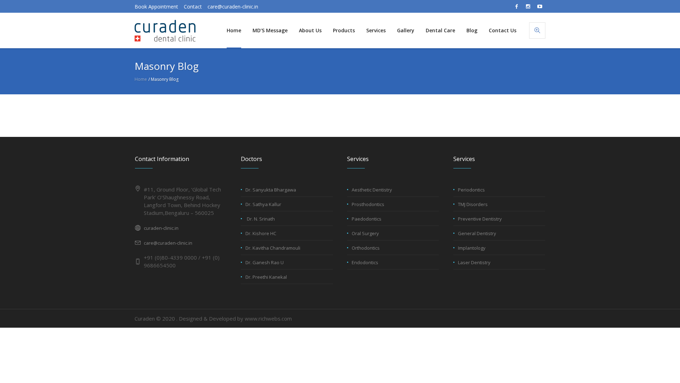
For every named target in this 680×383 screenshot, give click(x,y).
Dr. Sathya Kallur (263, 204)
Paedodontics (366, 219)
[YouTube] (540, 6)
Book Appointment (156, 6)
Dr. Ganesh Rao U (264, 262)
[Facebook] (516, 6)
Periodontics (471, 190)
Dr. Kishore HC (260, 233)
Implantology (472, 248)
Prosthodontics (368, 204)
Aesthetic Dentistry (372, 190)
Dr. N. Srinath (261, 219)
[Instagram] (528, 6)
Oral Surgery (365, 233)
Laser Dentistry (474, 262)
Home (141, 79)
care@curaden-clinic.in (233, 6)
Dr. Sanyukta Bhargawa (270, 190)
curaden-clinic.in (161, 228)
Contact (193, 6)
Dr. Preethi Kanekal (266, 277)
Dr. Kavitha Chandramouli (272, 248)
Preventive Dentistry (480, 219)
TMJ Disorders (473, 204)
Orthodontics (366, 248)
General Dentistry (477, 233)
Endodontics (365, 262)
